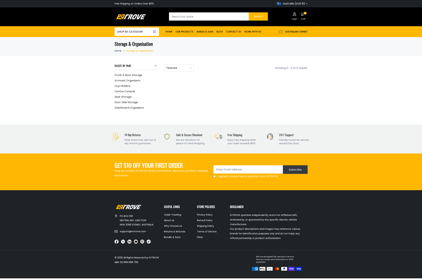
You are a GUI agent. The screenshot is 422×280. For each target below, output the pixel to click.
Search (258, 16)
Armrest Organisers (127, 80)
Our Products (184, 31)
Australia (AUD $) (294, 3)
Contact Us (233, 31)
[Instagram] (142, 241)
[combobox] (218, 16)
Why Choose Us (173, 226)
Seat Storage (123, 97)
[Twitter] (123, 241)
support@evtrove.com (133, 231)
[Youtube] (136, 241)
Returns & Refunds (174, 231)
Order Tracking (172, 214)
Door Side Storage (126, 102)
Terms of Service (207, 231)
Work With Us (252, 31)
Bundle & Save (205, 31)
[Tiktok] (149, 241)
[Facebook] (117, 241)
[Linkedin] (129, 241)
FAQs (200, 237)
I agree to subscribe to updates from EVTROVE (248, 176)
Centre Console (125, 91)
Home (169, 31)
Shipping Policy (205, 226)
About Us (169, 220)
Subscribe (295, 170)
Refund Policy (204, 220)
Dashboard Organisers (129, 108)
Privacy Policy (204, 214)
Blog (220, 31)
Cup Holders (122, 86)
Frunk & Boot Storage (128, 75)
